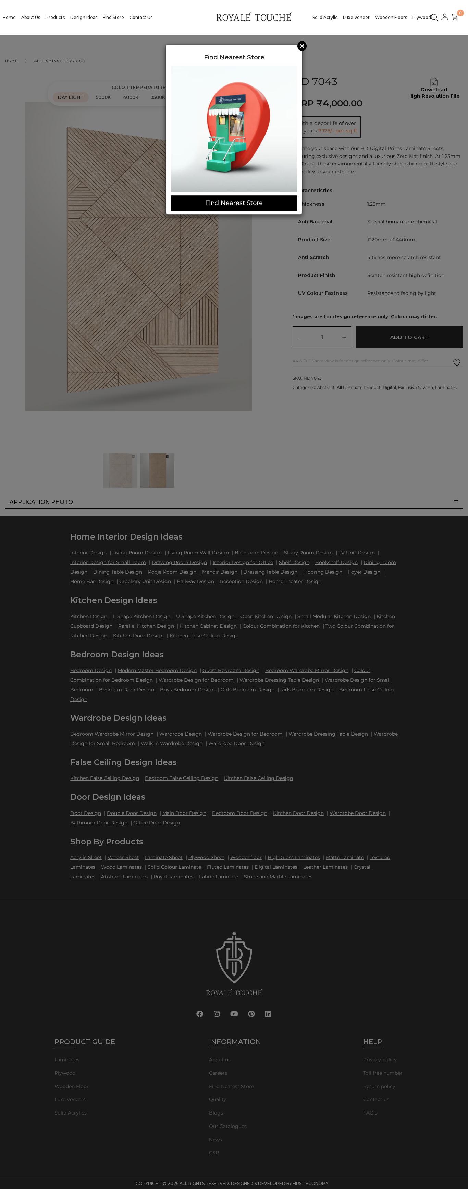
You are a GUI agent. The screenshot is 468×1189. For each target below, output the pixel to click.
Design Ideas (83, 17)
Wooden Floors (391, 17)
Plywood (421, 17)
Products (55, 17)
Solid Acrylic (324, 17)
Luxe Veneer (356, 17)
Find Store (113, 17)
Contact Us (141, 17)
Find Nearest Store (234, 203)
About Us (30, 17)
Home (9, 17)
